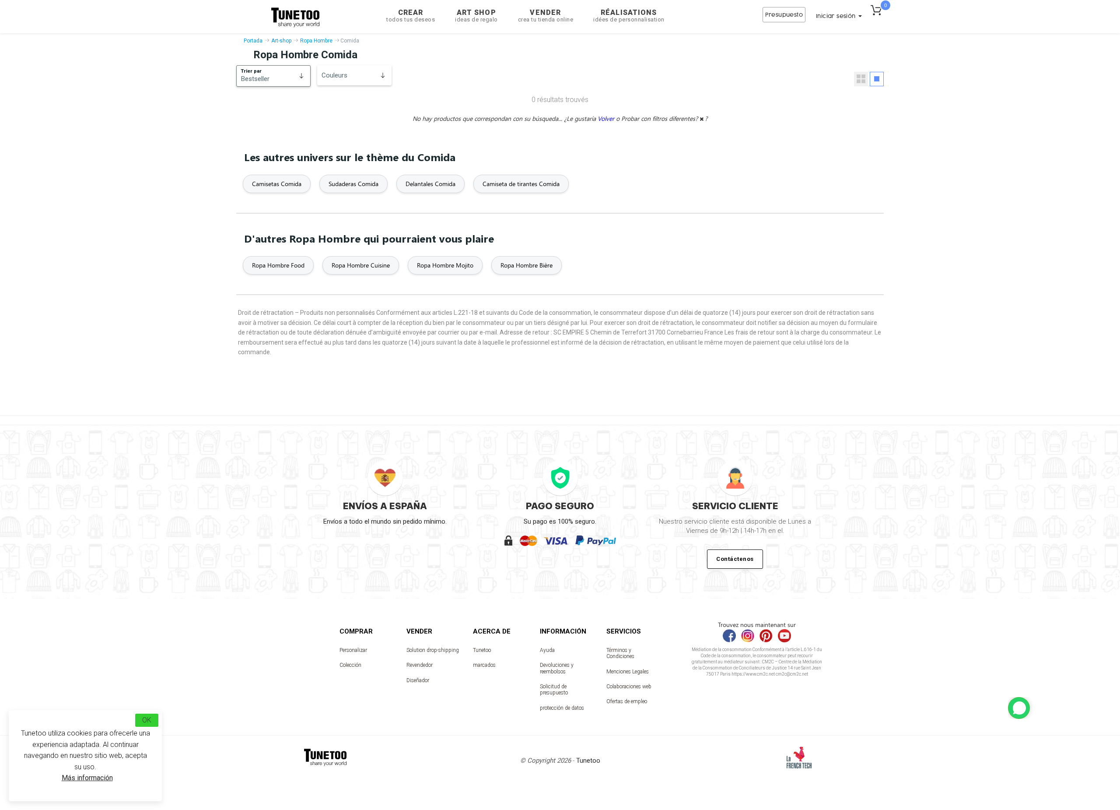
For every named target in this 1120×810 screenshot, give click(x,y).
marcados (484, 665)
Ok (146, 720)
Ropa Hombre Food (278, 265)
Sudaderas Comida (353, 184)
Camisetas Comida (276, 184)
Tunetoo (482, 650)
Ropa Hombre (316, 41)
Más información (87, 778)
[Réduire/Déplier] (1019, 708)
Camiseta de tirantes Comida (521, 184)
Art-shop (281, 41)
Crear (410, 15)
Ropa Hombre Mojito (445, 265)
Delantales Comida (430, 184)
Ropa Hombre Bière (526, 265)
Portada (253, 41)
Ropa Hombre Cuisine (361, 265)
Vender (546, 15)
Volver (607, 118)
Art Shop (476, 15)
